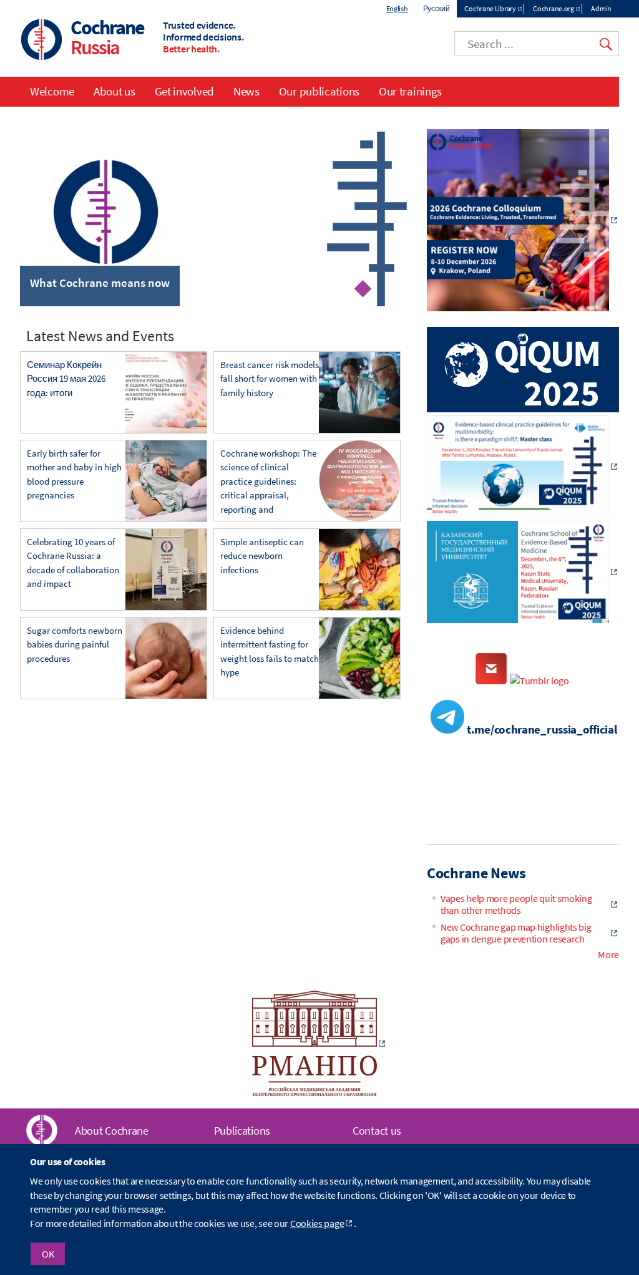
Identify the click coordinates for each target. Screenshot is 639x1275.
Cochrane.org (553, 8)
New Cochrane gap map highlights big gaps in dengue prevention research (516, 933)
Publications (242, 1130)
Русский (436, 8)
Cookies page (317, 1223)
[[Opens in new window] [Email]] (491, 680)
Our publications (319, 91)
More (608, 954)
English (397, 8)
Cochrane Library (489, 8)
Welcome (52, 91)
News (246, 91)
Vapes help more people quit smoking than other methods (516, 904)
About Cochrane (112, 1130)
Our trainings (410, 91)
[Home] (42, 40)
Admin (601, 8)
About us (114, 91)
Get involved (184, 91)
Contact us (377, 1130)
